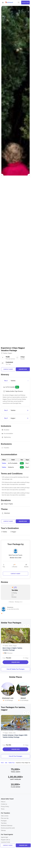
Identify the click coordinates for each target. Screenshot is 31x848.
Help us (3, 801)
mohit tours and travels (15, 555)
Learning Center (5, 842)
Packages (4, 820)
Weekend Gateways (6, 825)
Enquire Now (16, 662)
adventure (7, 513)
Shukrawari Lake (8, 698)
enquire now (23, 845)
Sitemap (3, 830)
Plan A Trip (25, 2)
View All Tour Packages (15, 756)
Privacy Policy (5, 806)
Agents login (4, 837)
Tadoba (5, 353)
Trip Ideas (4, 823)
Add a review (4, 815)
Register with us (5, 839)
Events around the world (8, 828)
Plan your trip (4, 818)
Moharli (23, 698)
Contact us (4, 804)
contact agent (8, 845)
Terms (2, 809)
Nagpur (10, 353)
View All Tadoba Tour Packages (15, 669)
